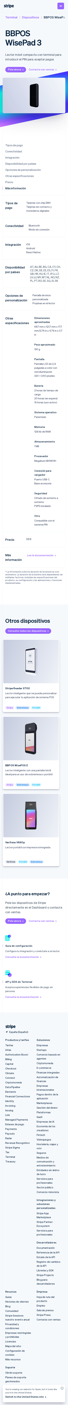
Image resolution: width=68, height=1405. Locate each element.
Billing (8, 1059)
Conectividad (13, 151)
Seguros (41, 1152)
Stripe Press (44, 1315)
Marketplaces (44, 1103)
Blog (7, 1306)
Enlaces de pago (14, 1124)
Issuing (9, 1110)
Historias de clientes (17, 1301)
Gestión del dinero (47, 1107)
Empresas (42, 1045)
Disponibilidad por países (20, 163)
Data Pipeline (12, 1087)
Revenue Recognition (17, 1142)
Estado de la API (46, 1257)
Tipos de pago (14, 145)
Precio (9, 182)
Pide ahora (14, 69)
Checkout (11, 1068)
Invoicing (10, 1105)
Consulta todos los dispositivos (27, 630)
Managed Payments (16, 1119)
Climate (9, 1073)
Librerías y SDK (45, 1270)
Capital (9, 1063)
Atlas (8, 1050)
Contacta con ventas (41, 69)
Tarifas (9, 1045)
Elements (10, 1091)
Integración (12, 157)
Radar (8, 1138)
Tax (7, 1152)
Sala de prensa (45, 1310)
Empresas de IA (45, 1121)
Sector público (45, 1187)
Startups (42, 1050)
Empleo (41, 1305)
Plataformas (44, 1112)
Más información (15, 188)
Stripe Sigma (12, 1147)
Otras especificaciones (19, 176)
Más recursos (13, 1359)
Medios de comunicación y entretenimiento (46, 1161)
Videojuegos (44, 1139)
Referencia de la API (48, 1252)
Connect (10, 1077)
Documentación (46, 1247)
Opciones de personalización (23, 170)
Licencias (10, 1341)
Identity (9, 1101)
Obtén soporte (13, 1372)
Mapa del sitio (13, 1346)
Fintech (41, 1135)
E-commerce (44, 1067)
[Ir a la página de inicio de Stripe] (9, 1027)
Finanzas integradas (48, 1072)
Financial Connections (17, 1096)
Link (7, 1115)
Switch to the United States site (24, 1396)
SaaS (39, 1117)
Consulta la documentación (22, 957)
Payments (11, 1129)
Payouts (10, 1133)
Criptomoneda (13, 1082)
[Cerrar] (61, 1389)
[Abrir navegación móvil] (60, 6)
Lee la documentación (40, 555)
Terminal (11, 17)
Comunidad (11, 1311)
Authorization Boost (16, 1054)
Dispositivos (30, 17)
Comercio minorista (48, 1192)
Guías (8, 1297)
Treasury (10, 1161)
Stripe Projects (45, 1275)
